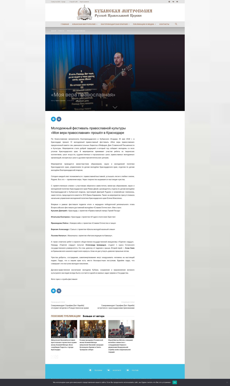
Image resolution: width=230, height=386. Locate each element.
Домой (53, 31)
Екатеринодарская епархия (114, 24)
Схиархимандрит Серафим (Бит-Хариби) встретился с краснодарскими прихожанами (116, 306)
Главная (65, 24)
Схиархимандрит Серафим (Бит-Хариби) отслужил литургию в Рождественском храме (70, 306)
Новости (61, 31)
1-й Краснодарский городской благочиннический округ (119, 336)
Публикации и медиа (143, 24)
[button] (176, 24)
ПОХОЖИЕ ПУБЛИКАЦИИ (65, 316)
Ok (175, 382)
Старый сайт (73, 2)
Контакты (164, 24)
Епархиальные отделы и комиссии (68, 89)
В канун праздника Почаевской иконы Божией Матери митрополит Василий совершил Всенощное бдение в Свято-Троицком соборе (91, 345)
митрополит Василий (58, 337)
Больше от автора (93, 316)
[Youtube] (177, 1)
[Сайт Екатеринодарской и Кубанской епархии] (115, 12)
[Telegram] (169, 1)
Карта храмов (84, 2)
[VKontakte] (173, 1)
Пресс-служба (60, 100)
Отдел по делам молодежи (89, 89)
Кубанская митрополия (83, 24)
